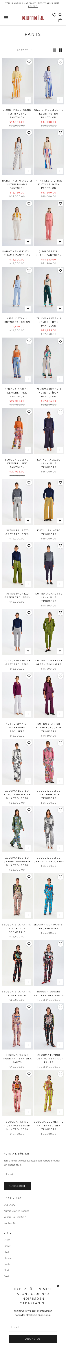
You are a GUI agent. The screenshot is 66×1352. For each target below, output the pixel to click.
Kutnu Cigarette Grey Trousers (17, 662)
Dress (7, 1240)
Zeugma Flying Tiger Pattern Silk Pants (17, 1059)
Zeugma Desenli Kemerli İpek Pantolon (48, 322)
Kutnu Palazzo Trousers (48, 532)
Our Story (9, 1205)
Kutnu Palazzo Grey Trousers (17, 532)
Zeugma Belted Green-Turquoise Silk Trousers (17, 861)
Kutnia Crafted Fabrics (16, 1211)
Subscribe (17, 1186)
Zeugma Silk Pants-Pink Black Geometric (17, 928)
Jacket (7, 1246)
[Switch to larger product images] (54, 50)
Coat (6, 1276)
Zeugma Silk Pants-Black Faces (17, 993)
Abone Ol (33, 1339)
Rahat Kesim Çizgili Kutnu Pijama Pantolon (17, 184)
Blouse (8, 1258)
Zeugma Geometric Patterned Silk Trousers (49, 1125)
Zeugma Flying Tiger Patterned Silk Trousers (17, 1125)
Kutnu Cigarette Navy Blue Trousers (48, 597)
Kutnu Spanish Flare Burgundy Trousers (49, 727)
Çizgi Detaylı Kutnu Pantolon (49, 253)
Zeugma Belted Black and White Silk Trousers (17, 794)
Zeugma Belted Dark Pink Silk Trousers (49, 794)
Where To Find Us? (14, 1217)
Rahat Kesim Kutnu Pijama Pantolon (17, 253)
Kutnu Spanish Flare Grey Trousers (17, 727)
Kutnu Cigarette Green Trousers (48, 662)
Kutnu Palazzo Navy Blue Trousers (48, 463)
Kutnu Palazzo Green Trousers (17, 595)
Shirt (6, 1252)
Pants (7, 1264)
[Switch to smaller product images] (60, 50)
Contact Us (10, 1223)
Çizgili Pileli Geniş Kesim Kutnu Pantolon (17, 113)
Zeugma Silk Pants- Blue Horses (49, 926)
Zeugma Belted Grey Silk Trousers (49, 859)
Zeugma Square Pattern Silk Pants (49, 993)
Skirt (6, 1270)
